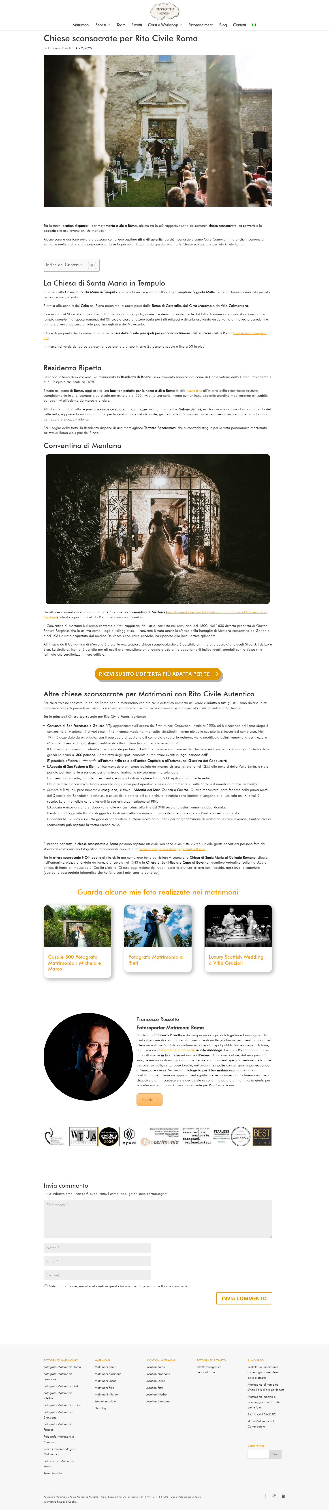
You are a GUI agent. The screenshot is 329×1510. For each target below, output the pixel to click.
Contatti (239, 25)
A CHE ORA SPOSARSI (262, 1414)
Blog (223, 25)
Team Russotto (53, 1473)
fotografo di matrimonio (177, 1050)
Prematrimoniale (105, 1401)
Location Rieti (154, 1387)
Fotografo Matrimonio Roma (62, 1367)
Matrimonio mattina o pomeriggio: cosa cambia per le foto (264, 1402)
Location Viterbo (156, 1394)
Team (121, 25)
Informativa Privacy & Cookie (60, 1501)
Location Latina (155, 1380)
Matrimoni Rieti (104, 1387)
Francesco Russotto (60, 48)
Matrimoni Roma (105, 1367)
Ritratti (137, 25)
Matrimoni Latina (106, 1380)
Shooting (100, 1408)
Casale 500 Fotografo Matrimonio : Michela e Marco (74, 963)
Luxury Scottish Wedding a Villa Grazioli (236, 960)
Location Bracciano (158, 1401)
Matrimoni (81, 25)
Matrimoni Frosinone (108, 1374)
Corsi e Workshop (163, 25)
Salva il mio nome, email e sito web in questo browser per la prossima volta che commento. (119, 1286)
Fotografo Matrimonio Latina (62, 1405)
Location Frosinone (158, 1374)
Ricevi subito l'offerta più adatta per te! (155, 673)
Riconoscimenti (201, 25)
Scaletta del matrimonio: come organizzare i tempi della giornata (264, 1372)
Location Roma (155, 1367)
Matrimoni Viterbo (106, 1394)
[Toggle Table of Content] (90, 265)
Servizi (101, 25)
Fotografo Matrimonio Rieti (61, 1386)
